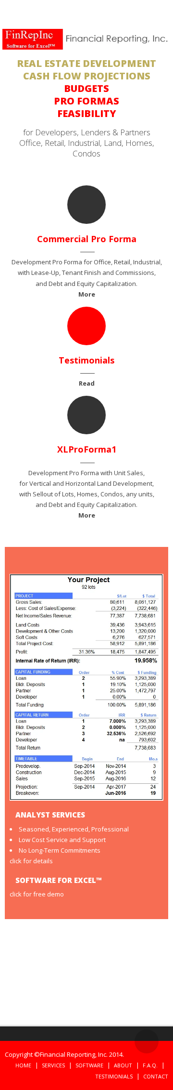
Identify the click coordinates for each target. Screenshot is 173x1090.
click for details (31, 860)
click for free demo (37, 894)
